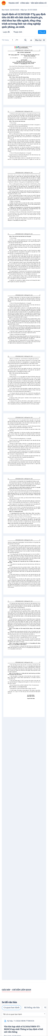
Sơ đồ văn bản (9, 1002)
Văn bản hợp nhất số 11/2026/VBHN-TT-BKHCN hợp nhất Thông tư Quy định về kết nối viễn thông (23, 1029)
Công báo (24, 3)
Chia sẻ (42, 32)
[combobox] (24, 1014)
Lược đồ (6, 32)
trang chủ (13, 3)
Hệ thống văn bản (32, 1007)
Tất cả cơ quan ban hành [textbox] (12, 1014)
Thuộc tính (17, 32)
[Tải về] (31, 40)
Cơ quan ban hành (11, 1007)
